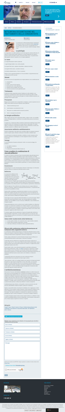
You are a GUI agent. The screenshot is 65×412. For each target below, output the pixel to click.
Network (45, 389)
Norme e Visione (47, 386)
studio (22, 248)
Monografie (46, 393)
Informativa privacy (20, 365)
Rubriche (19, 21)
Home (6, 27)
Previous (6, 16)
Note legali (46, 388)
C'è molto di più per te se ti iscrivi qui (13, 316)
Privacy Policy (7, 363)
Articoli (9, 27)
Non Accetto (32, 410)
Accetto (26, 410)
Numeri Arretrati (47, 394)
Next (58, 16)
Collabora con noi (47, 391)
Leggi (47, 15)
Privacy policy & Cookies (48, 385)
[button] (59, 22)
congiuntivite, (36, 44)
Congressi (26, 21)
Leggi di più (38, 410)
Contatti (20, 2)
